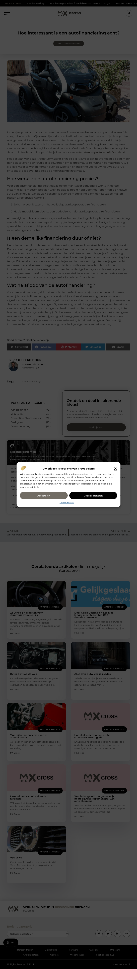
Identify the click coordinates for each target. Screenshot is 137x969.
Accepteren (43, 495)
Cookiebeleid (67, 502)
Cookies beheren (93, 495)
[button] (115, 468)
